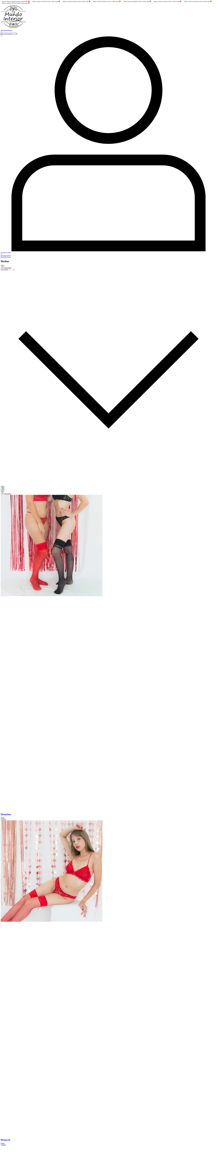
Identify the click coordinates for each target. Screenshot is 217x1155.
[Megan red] (51, 921)
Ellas (5, 255)
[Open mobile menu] (1, 32)
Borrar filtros (8, 268)
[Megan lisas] (51, 595)
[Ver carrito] (1, 254)
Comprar (3, 819)
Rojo (2, 265)
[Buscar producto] (1, 35)
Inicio (2, 255)
